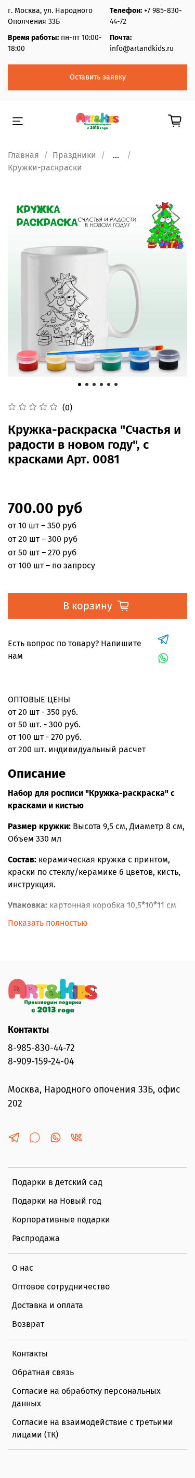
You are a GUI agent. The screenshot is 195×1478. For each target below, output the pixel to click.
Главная (23, 155)
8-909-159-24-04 (41, 1061)
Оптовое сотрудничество (61, 1286)
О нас (22, 1268)
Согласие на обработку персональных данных (86, 1397)
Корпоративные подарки (61, 1219)
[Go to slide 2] (86, 384)
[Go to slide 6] (116, 384)
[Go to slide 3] (94, 384)
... (116, 155)
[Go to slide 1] (79, 384)
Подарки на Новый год (56, 1201)
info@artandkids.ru (142, 48)
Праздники (74, 155)
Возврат (28, 1324)
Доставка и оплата (47, 1305)
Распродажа (36, 1238)
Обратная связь (43, 1372)
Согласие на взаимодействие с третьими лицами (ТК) (92, 1428)
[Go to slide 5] (108, 384)
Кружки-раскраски (45, 167)
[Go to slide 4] (101, 384)
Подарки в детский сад (57, 1182)
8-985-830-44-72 (41, 1048)
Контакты (30, 1354)
